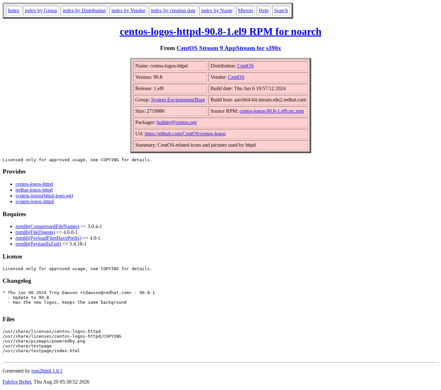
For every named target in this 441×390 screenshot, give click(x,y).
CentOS (245, 66)
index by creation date (173, 10)
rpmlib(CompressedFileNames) (47, 226)
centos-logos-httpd (34, 184)
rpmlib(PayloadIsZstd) (38, 244)
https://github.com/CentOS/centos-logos (185, 133)
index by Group (41, 10)
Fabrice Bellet (17, 382)
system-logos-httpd (34, 201)
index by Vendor (128, 10)
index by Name (216, 10)
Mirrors (245, 10)
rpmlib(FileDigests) (35, 232)
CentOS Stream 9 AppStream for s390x (229, 48)
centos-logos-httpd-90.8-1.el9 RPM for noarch (221, 31)
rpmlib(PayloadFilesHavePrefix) (48, 238)
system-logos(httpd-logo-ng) (44, 195)
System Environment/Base (178, 99)
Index (13, 10)
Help (264, 10)
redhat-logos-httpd (34, 190)
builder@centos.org (177, 122)
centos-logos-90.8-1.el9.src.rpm (272, 111)
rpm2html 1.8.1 (47, 371)
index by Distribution (84, 10)
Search (281, 10)
